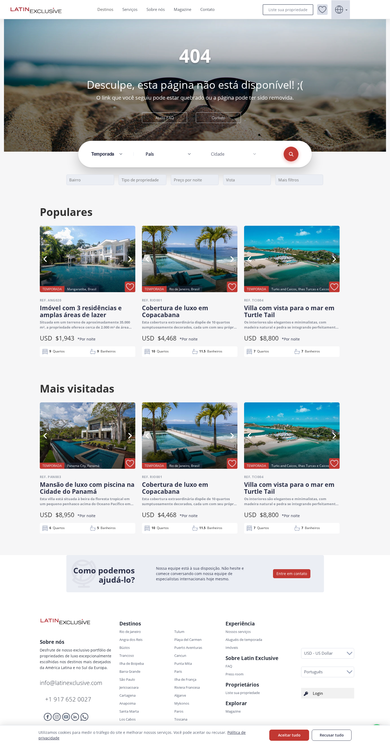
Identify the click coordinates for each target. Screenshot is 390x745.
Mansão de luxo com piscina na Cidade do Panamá (87, 488)
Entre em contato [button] (291, 573)
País (150, 154)
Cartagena (127, 695)
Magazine (182, 9)
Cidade (217, 154)
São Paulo (127, 679)
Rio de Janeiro (130, 631)
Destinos (105, 9)
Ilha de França (185, 679)
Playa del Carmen (188, 639)
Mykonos (181, 703)
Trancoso (126, 655)
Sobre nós (155, 9)
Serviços (129, 9)
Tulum (179, 631)
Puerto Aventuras (188, 647)
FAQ (229, 666)
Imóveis (232, 647)
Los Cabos (127, 719)
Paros (178, 711)
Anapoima (127, 703)
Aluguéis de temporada (244, 639)
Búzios (124, 647)
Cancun (180, 655)
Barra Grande (129, 671)
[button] (322, 9)
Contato (207, 9)
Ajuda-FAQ (164, 117)
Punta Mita (183, 663)
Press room (235, 674)
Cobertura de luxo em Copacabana (175, 311)
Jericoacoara (128, 687)
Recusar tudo (332, 735)
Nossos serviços (238, 631)
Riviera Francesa (187, 687)
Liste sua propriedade (287, 9)
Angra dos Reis (130, 639)
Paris (178, 671)
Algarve (180, 695)
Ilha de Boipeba (131, 663)
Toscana (180, 719)
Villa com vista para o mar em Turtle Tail (289, 311)
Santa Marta (129, 711)
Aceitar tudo (289, 735)
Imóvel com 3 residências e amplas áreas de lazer (81, 311)
